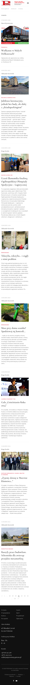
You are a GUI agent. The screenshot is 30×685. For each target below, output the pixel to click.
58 (9, 596)
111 (15, 598)
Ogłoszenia (19, 618)
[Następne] (18, 598)
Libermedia (15, 670)
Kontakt (18, 676)
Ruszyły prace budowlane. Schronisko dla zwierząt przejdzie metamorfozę (13, 555)
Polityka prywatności (10, 674)
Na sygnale (4, 618)
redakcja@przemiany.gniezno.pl (11, 657)
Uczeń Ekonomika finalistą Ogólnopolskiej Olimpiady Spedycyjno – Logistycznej (14, 181)
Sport (18, 613)
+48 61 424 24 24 (6, 655)
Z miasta (3, 15)
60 (15, 596)
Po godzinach (20, 616)
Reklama (11, 676)
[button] (28, 3)
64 (27, 596)
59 (12, 596)
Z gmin (18, 610)
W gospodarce (5, 613)
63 (24, 596)
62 (21, 596)
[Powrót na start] (13, 3)
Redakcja (20, 674)
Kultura (3, 616)
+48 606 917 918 (6, 653)
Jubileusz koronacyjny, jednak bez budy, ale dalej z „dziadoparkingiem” (13, 104)
